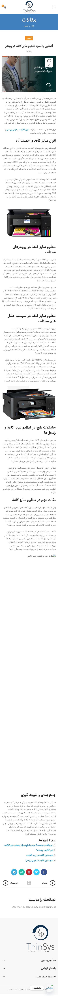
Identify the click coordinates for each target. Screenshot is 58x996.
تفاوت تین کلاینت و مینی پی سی (39, 860)
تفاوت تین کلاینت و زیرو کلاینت (39, 855)
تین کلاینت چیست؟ (44, 850)
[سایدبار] (54, 303)
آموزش (26, 26)
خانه (32, 26)
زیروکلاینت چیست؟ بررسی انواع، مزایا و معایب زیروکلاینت (28, 845)
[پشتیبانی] (49, 988)
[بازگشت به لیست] (29, 883)
